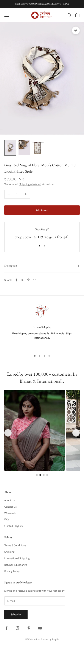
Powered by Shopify (50, 639)
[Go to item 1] (10, 148)
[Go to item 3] (38, 148)
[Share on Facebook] (16, 280)
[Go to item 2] (24, 148)
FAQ (6, 519)
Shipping (9, 551)
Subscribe (16, 614)
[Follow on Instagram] (18, 628)
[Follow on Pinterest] (29, 628)
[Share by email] (34, 280)
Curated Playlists (13, 525)
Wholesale (10, 513)
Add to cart (42, 210)
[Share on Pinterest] (28, 280)
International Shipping (17, 558)
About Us (9, 500)
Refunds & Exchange (15, 564)
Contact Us (10, 506)
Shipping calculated (30, 184)
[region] (42, 325)
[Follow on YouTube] (40, 628)
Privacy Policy (12, 571)
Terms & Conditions (15, 545)
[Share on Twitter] (22, 280)
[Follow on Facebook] (6, 628)
